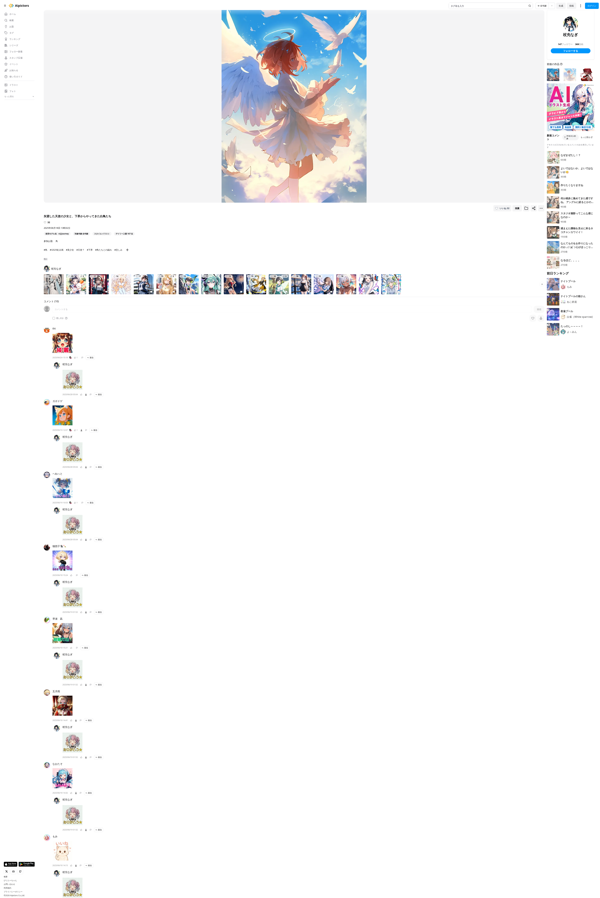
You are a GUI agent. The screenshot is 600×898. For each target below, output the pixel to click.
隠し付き (60, 318)
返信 (91, 357)
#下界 (90, 249)
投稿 (571, 5)
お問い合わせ (9, 884)
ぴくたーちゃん (10, 880)
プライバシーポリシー (13, 891)
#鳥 (45, 249)
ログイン (592, 5)
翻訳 (46, 259)
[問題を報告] (82, 357)
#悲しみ (118, 249)
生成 (561, 5)
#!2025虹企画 (56, 249)
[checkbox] (53, 318)
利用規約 (7, 888)
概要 (6, 876)
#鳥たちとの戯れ (103, 249)
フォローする (570, 51)
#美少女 (70, 249)
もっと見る (585, 137)
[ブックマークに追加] (526, 208)
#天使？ (80, 249)
